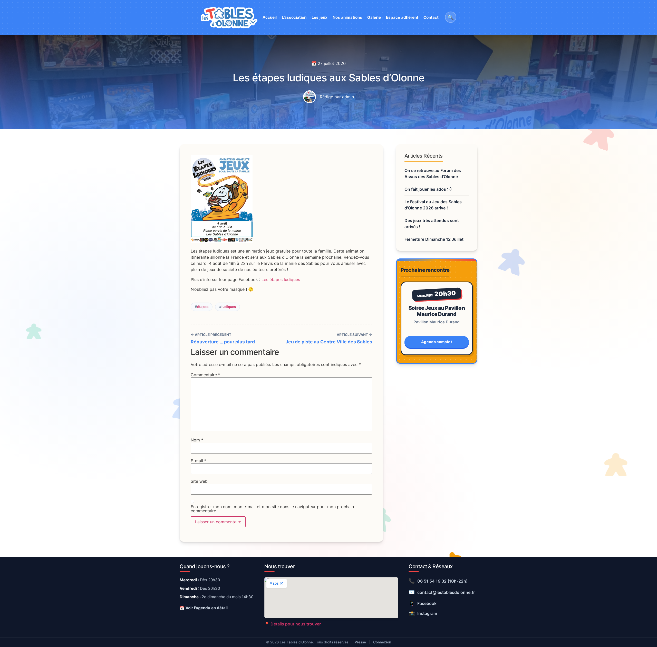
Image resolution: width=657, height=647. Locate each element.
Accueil (270, 17)
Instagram (423, 613)
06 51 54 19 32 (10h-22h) (438, 581)
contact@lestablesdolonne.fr (442, 592)
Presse (360, 642)
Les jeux (319, 17)
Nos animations (347, 17)
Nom (197, 440)
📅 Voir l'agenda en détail (204, 607)
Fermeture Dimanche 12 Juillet (433, 239)
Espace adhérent (402, 17)
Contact (431, 17)
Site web (199, 481)
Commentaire (205, 375)
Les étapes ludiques (281, 279)
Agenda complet (436, 342)
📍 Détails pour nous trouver (292, 623)
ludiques (228, 307)
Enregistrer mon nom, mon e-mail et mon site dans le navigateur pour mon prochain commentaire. (272, 509)
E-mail (198, 461)
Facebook (423, 603)
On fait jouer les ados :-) (428, 189)
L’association (294, 17)
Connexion (382, 642)
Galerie (374, 17)
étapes (202, 307)
